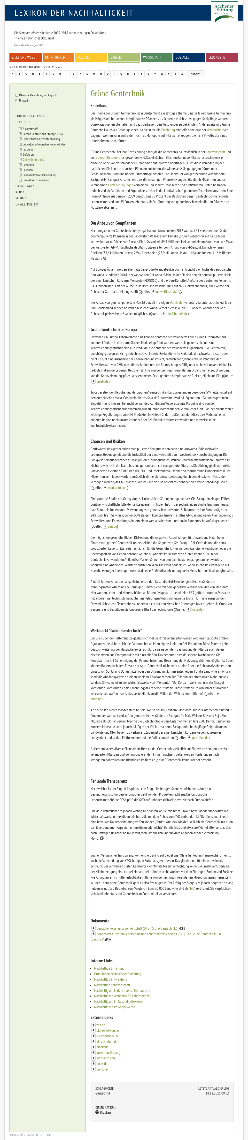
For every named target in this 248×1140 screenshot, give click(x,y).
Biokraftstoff (30, 128)
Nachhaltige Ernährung (109, 968)
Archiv (195, 74)
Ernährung (168, 129)
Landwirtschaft (215, 151)
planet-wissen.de (107, 1030)
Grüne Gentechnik (33, 159)
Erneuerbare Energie (32, 116)
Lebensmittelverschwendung (39, 175)
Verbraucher (215, 129)
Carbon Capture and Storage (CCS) (42, 133)
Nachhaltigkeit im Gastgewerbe (114, 1006)
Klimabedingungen (120, 184)
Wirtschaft (152, 57)
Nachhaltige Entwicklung (110, 979)
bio (192, 888)
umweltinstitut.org (168, 291)
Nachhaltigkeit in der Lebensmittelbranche (122, 990)
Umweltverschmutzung (36, 180)
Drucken (105, 1112)
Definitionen (55, 57)
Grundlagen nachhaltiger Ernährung (117, 973)
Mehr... (95, 838)
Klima (20, 192)
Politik (83, 57)
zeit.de (112, 526)
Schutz (21, 198)
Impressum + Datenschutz (25, 1135)
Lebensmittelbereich (108, 157)
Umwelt (116, 57)
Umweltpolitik (27, 204)
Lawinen (28, 169)
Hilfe (49, 1135)
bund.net (96, 698)
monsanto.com (117, 487)
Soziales (182, 57)
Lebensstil (217, 57)
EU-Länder (177, 302)
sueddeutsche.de (107, 1036)
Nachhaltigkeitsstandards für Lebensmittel (121, 995)
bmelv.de (102, 381)
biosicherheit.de (177, 313)
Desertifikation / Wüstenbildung (41, 139)
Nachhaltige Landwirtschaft (112, 984)
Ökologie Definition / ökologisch (37, 95)
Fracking (28, 149)
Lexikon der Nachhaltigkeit (74, 12)
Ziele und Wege (23, 57)
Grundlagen (25, 186)
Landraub (28, 164)
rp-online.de (200, 737)
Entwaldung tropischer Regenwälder (44, 144)
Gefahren (23, 122)
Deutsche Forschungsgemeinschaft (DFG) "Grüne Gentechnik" (136, 928)
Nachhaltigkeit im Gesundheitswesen (118, 1001)
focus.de (196, 609)
